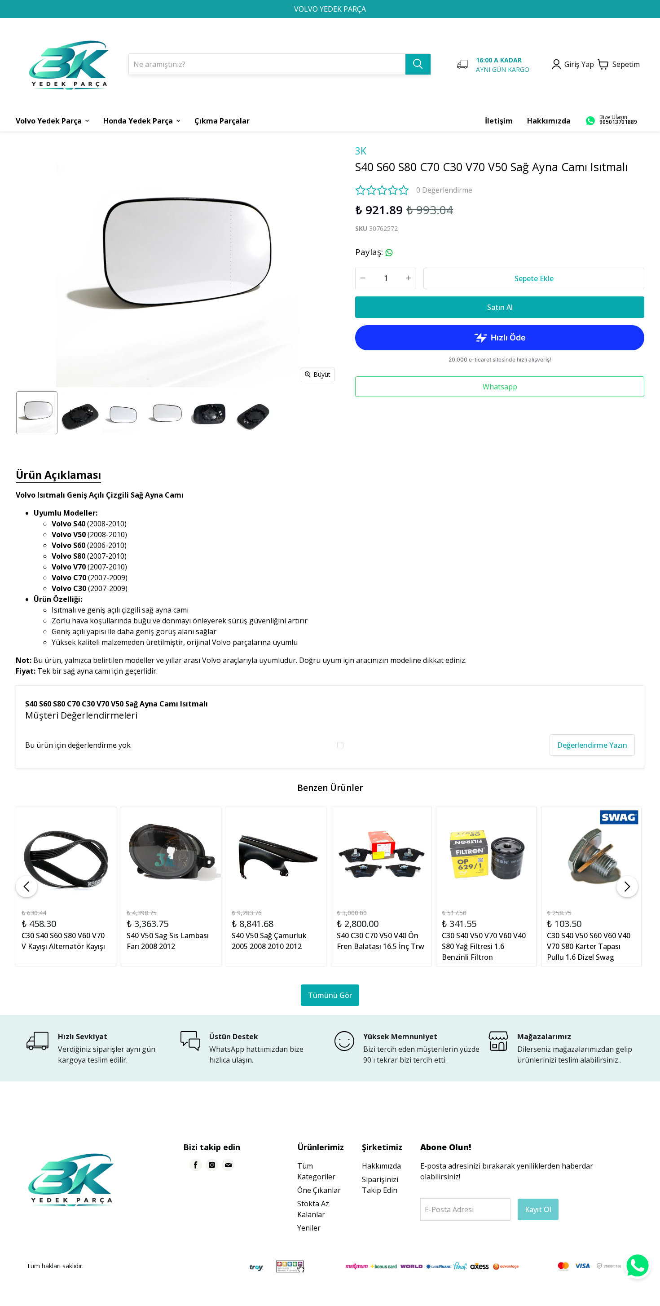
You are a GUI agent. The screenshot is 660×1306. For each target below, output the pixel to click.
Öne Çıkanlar (319, 1190)
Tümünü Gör (330, 995)
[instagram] (212, 1165)
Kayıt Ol (538, 1209)
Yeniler (309, 1228)
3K (360, 151)
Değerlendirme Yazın (592, 745)
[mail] (228, 1165)
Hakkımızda (381, 1166)
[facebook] (195, 1165)
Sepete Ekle (534, 278)
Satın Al (500, 307)
